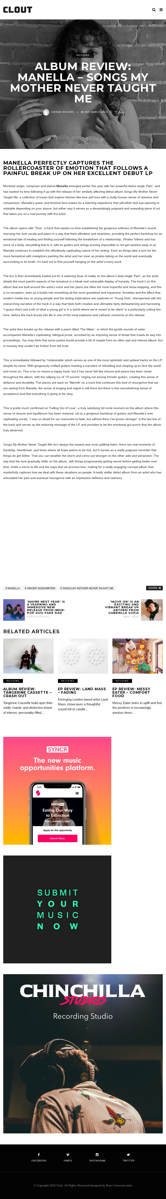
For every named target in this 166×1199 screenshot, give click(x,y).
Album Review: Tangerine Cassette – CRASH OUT (27, 692)
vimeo (68, 1160)
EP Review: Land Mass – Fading (82, 691)
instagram (97, 1160)
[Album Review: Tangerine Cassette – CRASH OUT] (28, 656)
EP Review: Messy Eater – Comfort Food (131, 692)
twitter (129, 1160)
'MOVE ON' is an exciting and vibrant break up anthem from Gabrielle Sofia (122, 609)
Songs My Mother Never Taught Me (87, 588)
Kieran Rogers (62, 112)
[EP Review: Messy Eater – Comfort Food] (137, 656)
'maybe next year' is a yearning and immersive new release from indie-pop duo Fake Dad (46, 609)
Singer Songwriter (41, 588)
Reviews (83, 55)
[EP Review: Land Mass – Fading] (83, 656)
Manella (14, 588)
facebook (39, 1160)
